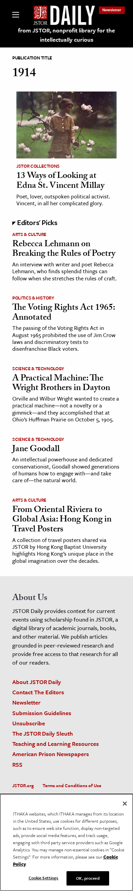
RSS (17, 764)
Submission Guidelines (41, 713)
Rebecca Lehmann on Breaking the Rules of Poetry (63, 249)
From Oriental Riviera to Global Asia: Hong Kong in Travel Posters (62, 520)
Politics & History (33, 297)
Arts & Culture (29, 234)
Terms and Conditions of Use (72, 785)
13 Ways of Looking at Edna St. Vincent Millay (60, 181)
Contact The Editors (38, 692)
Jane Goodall (36, 449)
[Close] (124, 803)
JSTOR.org (23, 785)
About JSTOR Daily (36, 682)
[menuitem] (112, 9)
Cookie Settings (44, 878)
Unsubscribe (28, 723)
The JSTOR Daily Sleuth (42, 733)
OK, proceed (87, 878)
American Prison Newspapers (50, 754)
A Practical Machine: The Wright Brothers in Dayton (61, 384)
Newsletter (111, 10)
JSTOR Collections (38, 166)
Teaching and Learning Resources (55, 743)
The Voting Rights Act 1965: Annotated (63, 313)
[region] (66, 842)
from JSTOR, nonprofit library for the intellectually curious (66, 35)
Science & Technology (38, 368)
